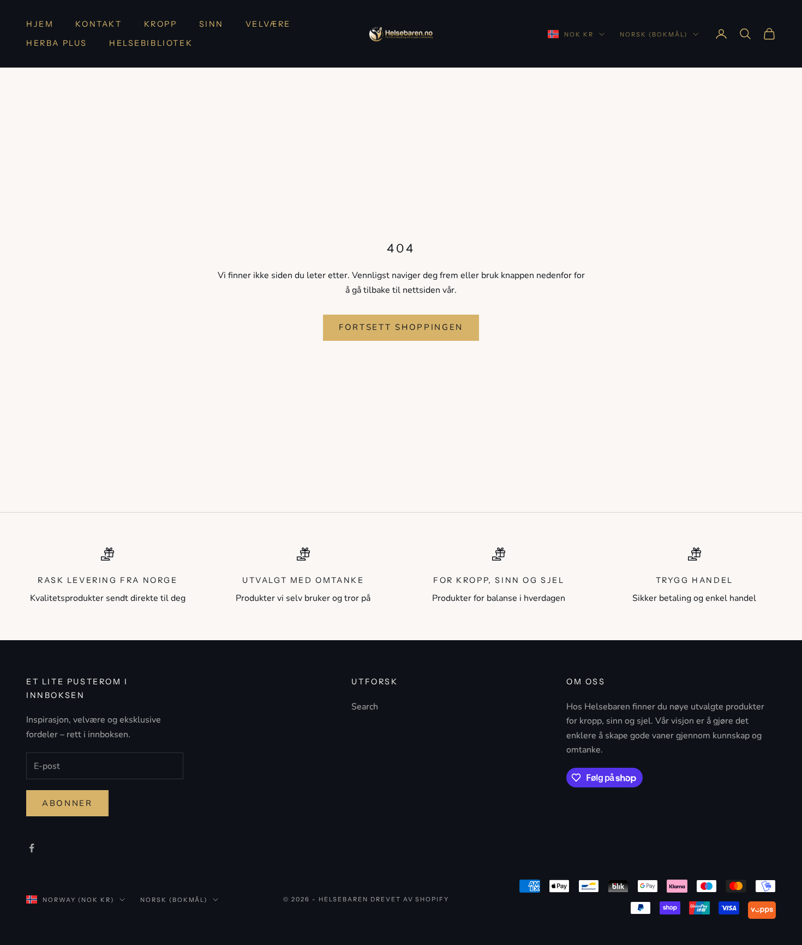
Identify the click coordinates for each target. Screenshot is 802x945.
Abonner (67, 803)
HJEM (39, 24)
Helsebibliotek (151, 43)
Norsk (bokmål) (653, 34)
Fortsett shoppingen (401, 327)
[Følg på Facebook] (31, 847)
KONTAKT (98, 24)
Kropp (160, 24)
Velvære (268, 24)
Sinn (211, 24)
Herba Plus (56, 43)
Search (364, 707)
